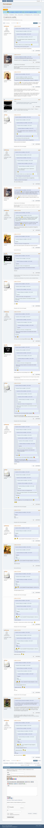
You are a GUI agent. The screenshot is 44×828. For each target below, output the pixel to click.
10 (18, 23)
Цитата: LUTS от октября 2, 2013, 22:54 (23, 236)
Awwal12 (7, 72)
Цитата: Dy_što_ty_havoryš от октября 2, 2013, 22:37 (25, 700)
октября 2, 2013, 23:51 (17, 54)
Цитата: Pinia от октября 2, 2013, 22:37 (24, 34)
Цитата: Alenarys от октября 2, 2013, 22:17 (25, 36)
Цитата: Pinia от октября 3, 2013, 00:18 (23, 347)
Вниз (4, 23)
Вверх (4, 760)
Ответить (35, 23)
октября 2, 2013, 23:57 (17, 114)
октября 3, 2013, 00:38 (17, 571)
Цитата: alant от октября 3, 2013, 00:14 (23, 255)
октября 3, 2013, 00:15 (17, 253)
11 (20, 23)
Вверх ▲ (40, 825)
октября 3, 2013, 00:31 (17, 510)
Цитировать (38, 50)
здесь (23, 12)
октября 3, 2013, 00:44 (17, 660)
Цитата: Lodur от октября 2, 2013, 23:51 (23, 74)
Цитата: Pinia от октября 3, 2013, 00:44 (23, 722)
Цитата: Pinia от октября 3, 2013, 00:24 (23, 426)
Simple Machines (10, 825)
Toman (6, 698)
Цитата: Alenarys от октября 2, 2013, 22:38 (23, 31)
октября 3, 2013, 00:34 (17, 525)
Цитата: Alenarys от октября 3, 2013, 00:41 (23, 662)
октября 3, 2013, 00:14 (17, 234)
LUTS (31, 14)
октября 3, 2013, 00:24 (17, 383)
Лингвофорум (7, 4)
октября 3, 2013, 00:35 (17, 544)
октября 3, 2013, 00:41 (17, 630)
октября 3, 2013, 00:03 (17, 210)
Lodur (6, 54)
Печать (39, 23)
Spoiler (15, 517)
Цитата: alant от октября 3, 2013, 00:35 (23, 600)
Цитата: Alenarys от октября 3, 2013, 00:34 (23, 547)
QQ (33, 50)
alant (6, 234)
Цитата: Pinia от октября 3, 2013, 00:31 (23, 527)
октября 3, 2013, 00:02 (17, 187)
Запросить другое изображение (17, 800)
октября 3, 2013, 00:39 (17, 598)
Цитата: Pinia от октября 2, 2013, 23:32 (23, 28)
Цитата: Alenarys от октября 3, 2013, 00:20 (23, 385)
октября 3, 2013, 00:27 (17, 424)
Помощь (37, 825)
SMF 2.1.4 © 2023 (4, 825)
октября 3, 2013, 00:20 (17, 311)
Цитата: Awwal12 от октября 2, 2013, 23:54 (23, 190)
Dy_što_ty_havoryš (8, 100)
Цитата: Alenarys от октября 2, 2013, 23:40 (23, 117)
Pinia (6, 115)
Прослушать (9, 800)
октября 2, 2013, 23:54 (17, 99)
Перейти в (22, 765)
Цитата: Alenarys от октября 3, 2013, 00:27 (23, 512)
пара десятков (25, 60)
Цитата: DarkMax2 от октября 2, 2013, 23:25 (23, 56)
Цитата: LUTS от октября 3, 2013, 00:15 (23, 283)
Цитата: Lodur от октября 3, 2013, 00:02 (23, 212)
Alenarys (7, 26)
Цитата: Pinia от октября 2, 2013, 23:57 (23, 152)
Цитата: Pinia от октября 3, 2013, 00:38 (23, 632)
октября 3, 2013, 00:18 (17, 281)
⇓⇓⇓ (17, 517)
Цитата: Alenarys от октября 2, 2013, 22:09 (23, 239)
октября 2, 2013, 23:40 (17, 26)
